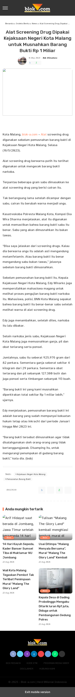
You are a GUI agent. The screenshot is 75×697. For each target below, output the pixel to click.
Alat (44, 134)
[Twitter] (33, 63)
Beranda (9, 23)
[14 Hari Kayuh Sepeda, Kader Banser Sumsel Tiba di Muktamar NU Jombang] (19, 527)
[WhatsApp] (36, 63)
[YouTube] (41, 654)
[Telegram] (39, 63)
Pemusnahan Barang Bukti (18, 479)
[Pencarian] (70, 8)
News (34, 23)
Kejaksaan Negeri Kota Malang (31, 474)
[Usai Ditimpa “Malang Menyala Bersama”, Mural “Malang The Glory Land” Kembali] (55, 527)
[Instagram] (27, 654)
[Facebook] (30, 63)
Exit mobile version (37, 692)
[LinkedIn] (34, 654)
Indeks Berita (22, 23)
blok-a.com (30, 134)
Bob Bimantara (50, 58)
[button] (6, 8)
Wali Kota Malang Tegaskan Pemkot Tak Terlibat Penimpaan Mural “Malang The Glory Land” (18, 579)
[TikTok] (62, 654)
